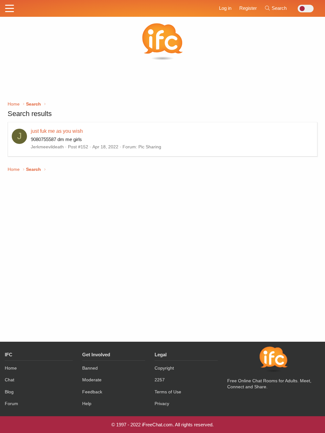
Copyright (164, 368)
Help (86, 403)
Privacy (162, 403)
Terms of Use (168, 391)
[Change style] (303, 8)
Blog (9, 391)
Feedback (92, 391)
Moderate (92, 379)
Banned (90, 368)
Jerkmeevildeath (47, 146)
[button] (9, 9)
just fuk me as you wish (57, 131)
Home (11, 368)
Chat (9, 379)
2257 (160, 379)
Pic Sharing (149, 146)
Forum (11, 403)
